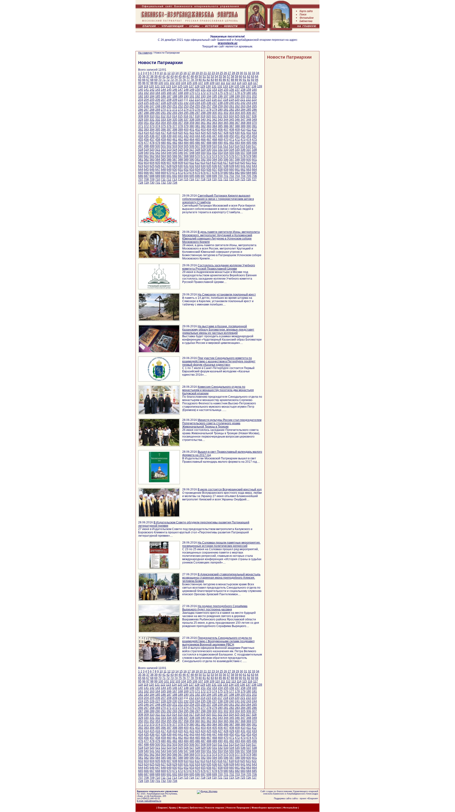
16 (185, 73)
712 (168, 179)
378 (180, 126)
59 (236, 76)
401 (191, 129)
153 (214, 89)
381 (197, 126)
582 (146, 159)
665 (140, 172)
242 (243, 103)
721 (220, 179)
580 (254, 156)
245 (140, 106)
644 (140, 169)
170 (191, 93)
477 (146, 142)
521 (157, 149)
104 (183, 83)
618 (231, 162)
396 (163, 129)
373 (152, 126)
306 (248, 113)
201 (248, 96)
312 (163, 116)
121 (157, 86)
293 (174, 113)
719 (208, 179)
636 (214, 166)
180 (248, 93)
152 (208, 89)
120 (151, 86)
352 (152, 123)
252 (180, 106)
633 (197, 166)
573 (214, 156)
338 (191, 119)
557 (243, 152)
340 (203, 119)
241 (237, 103)
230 (174, 103)
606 (163, 162)
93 (252, 79)
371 (140, 126)
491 (225, 142)
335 (174, 119)
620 (242, 162)
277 (203, 109)
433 (254, 132)
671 (174, 172)
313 (168, 116)
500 (157, 146)
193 (203, 96)
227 (157, 103)
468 (214, 139)
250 (169, 106)
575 (225, 156)
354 (163, 123)
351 (146, 123)
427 (220, 132)
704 (243, 176)
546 (180, 152)
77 (188, 79)
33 (253, 73)
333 (163, 119)
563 (157, 156)
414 (146, 132)
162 (146, 93)
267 (146, 109)
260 (225, 106)
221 (242, 99)
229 (169, 103)
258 (214, 106)
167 (174, 93)
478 (152, 142)
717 (197, 179)
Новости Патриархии (289, 57)
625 (152, 166)
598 (237, 159)
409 (237, 129)
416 (157, 132)
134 (231, 86)
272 (174, 109)
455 (140, 139)
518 (140, 149)
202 (254, 96)
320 (208, 116)
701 (225, 176)
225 (146, 103)
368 (243, 123)
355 (169, 123)
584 (157, 159)
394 (152, 129)
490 (220, 142)
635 (208, 166)
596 (225, 159)
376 (169, 126)
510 (214, 146)
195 (214, 96)
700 (220, 176)
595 (220, 159)
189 (180, 96)
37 (148, 76)
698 (208, 176)
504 (180, 146)
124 (174, 86)
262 (237, 106)
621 (248, 162)
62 (248, 76)
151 (203, 89)
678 (214, 172)
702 (231, 176)
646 (152, 169)
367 (237, 123)
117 (255, 83)
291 (163, 113)
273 (180, 109)
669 (163, 172)
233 (191, 103)
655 (203, 169)
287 (140, 113)
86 (224, 79)
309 (146, 116)
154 (220, 89)
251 (174, 106)
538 (254, 149)
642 (248, 166)
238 (220, 103)
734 (174, 182)
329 (140, 119)
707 (140, 179)
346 (237, 119)
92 (248, 79)
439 (169, 136)
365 (225, 123)
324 (231, 116)
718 (202, 179)
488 (208, 142)
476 (140, 142)
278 (208, 109)
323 (225, 116)
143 (157, 89)
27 (229, 73)
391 (254, 126)
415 (152, 132)
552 (214, 152)
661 (237, 169)
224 (140, 103)
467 (208, 139)
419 (174, 132)
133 (225, 86)
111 (223, 83)
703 (237, 176)
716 (191, 179)
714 (180, 179)
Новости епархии (214, 808)
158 (243, 89)
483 (180, 142)
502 (169, 146)
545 (174, 152)
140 (140, 89)
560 (140, 156)
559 (254, 152)
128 (197, 86)
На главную (145, 52)
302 (225, 113)
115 (244, 83)
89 (236, 79)
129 (202, 86)
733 (169, 182)
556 (237, 152)
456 (146, 139)
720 (214, 179)
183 (146, 96)
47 (188, 76)
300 (214, 113)
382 (203, 126)
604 (152, 162)
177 (231, 93)
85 (220, 79)
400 (186, 129)
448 (220, 136)
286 (254, 109)
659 (225, 169)
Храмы (173, 808)
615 (214, 162)
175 (220, 93)
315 (180, 116)
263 (243, 106)
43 (172, 76)
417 (163, 132)
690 (163, 176)
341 (208, 119)
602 (140, 162)
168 (180, 93)
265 (254, 106)
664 (254, 169)
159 (248, 89)
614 (208, 162)
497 (140, 146)
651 (180, 169)
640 (237, 166)
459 (163, 139)
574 (220, 156)
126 (185, 86)
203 (140, 99)
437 (157, 136)
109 (211, 83)
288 (146, 113)
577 (237, 156)
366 (231, 123)
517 (254, 146)
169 (186, 93)
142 (152, 89)
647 (157, 169)
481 (169, 142)
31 (245, 73)
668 (157, 172)
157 (237, 89)
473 (243, 139)
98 (152, 83)
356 (174, 123)
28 (233, 73)
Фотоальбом (290, 808)
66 (144, 79)
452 (243, 136)
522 (163, 149)
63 (252, 76)
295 (186, 113)
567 (180, 156)
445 (203, 136)
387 (231, 126)
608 (174, 162)
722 (225, 179)
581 (140, 159)
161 (140, 93)
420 (180, 132)
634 (203, 166)
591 (197, 159)
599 (243, 159)
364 (220, 123)
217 (220, 99)
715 (185, 179)
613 (202, 162)
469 (220, 139)
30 (241, 73)
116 (250, 83)
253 (186, 106)
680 (225, 172)
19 (197, 73)
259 (220, 106)
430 (237, 132)
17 (189, 73)
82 (208, 79)
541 (152, 152)
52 (208, 76)
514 (237, 146)
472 (237, 139)
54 (216, 76)
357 (180, 123)
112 (228, 83)
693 (180, 176)
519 (146, 149)
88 (232, 79)
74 (176, 79)
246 (146, 106)
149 (191, 89)
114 (239, 83)
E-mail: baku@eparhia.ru (149, 801)
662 (243, 169)
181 (254, 93)
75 (180, 79)
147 (180, 89)
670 (169, 172)
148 (186, 89)
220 (237, 99)
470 (225, 139)
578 (243, 156)
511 (220, 146)
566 (174, 156)
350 (140, 123)
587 (174, 159)
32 (249, 73)
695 (191, 176)
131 (214, 86)
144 (163, 89)
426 (214, 132)
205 (152, 99)
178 (237, 93)
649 (169, 169)
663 (248, 169)
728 (140, 182)
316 (185, 116)
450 (231, 136)
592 (203, 159)
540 (146, 152)
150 (197, 89)
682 (237, 172)
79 (196, 79)
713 (174, 179)
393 (146, 129)
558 (248, 152)
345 (231, 119)
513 (231, 146)
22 (209, 73)
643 (254, 166)
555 (231, 152)
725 (242, 179)
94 (256, 79)
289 (152, 113)
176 (225, 93)
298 (203, 113)
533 (225, 149)
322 (220, 116)
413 (140, 132)
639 (231, 166)
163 (152, 93)
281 (225, 109)
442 (186, 136)
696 (197, 176)
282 (231, 109)
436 (152, 136)
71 (164, 79)
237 (214, 103)
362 (208, 123)
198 (231, 96)
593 (208, 159)
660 (231, 169)
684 (248, 172)
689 (157, 176)
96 (144, 83)
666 (146, 172)
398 (174, 129)
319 (202, 116)
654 (197, 169)
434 (140, 136)
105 (189, 83)
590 (191, 159)
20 (201, 73)
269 (157, 109)
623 (140, 166)
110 (217, 83)
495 (248, 142)
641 (243, 166)
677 (208, 172)
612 (197, 162)
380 (191, 126)
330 (146, 119)
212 (191, 99)
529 (203, 149)
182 (140, 96)
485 (191, 142)
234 (197, 103)
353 (157, 123)
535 (237, 149)
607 (169, 162)
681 (231, 172)
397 (169, 129)
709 (152, 179)
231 (180, 103)
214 (202, 99)
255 (197, 106)
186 (163, 96)
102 (172, 83)
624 (146, 166)
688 (152, 176)
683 (243, 172)
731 (157, 182)
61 (244, 76)
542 (157, 152)
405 (214, 129)
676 (203, 172)
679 (220, 172)
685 (254, 172)
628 (169, 166)
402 (197, 129)
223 (254, 99)
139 (259, 86)
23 (213, 73)
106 (194, 83)
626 (157, 166)
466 (203, 139)
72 (168, 79)
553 (220, 152)
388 (237, 126)
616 (220, 162)
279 (214, 109)
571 (203, 156)
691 (169, 176)
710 (157, 179)
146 (174, 89)
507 (197, 146)
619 (237, 162)
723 (231, 179)
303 (231, 113)
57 (228, 76)
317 (191, 116)
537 (248, 149)
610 (186, 162)
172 (203, 93)
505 (186, 146)
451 (237, 136)
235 (203, 103)
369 (248, 123)
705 (248, 176)
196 (220, 96)
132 (219, 86)
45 (180, 76)
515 (242, 146)
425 (208, 132)
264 (248, 106)
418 (169, 132)
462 (180, 139)
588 (180, 159)
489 (214, 142)
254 (191, 106)
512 (225, 146)
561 (146, 156)
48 (192, 76)
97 (148, 83)
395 (157, 129)
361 (203, 123)
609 (180, 162)
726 (248, 179)
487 (203, 142)
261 (231, 106)
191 (191, 96)
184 (152, 96)
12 (169, 73)
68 (152, 79)
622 (254, 162)
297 (197, 113)
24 (217, 73)
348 (248, 119)
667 (152, 172)
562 (152, 156)
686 (140, 176)
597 (231, 159)
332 (157, 119)
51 (204, 76)
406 (220, 129)
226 (152, 103)
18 (193, 73)
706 (254, 176)
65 (139, 79)
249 (163, 106)
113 (233, 83)
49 (196, 76)
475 (254, 139)
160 (254, 89)
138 (253, 86)
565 (169, 156)
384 (214, 126)
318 (197, 116)
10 (161, 73)
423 (197, 132)
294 (180, 113)
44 (176, 76)
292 (169, 113)
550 (203, 152)
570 (197, 156)
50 (200, 76)
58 (232, 76)
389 (243, 126)
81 (204, 79)
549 (197, 152)
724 (237, 179)
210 (180, 99)
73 (172, 79)
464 (191, 139)
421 (186, 132)
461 (174, 139)
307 (254, 113)
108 (206, 83)
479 (157, 142)
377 (174, 126)
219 (231, 99)
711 (163, 179)
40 (160, 76)
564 (163, 156)
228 (163, 103)
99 (156, 83)
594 (214, 159)
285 (248, 109)
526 (186, 149)
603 (146, 162)
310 (152, 116)
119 (146, 86)
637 (220, 166)
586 (169, 159)
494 (243, 142)
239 (225, 103)
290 (157, 113)
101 (166, 83)
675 (197, 172)
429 (231, 132)
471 (231, 139)
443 (191, 136)
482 (174, 142)
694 (186, 176)
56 (224, 76)
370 (254, 123)
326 (242, 116)
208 (169, 99)
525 (180, 149)
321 (214, 116)
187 (169, 96)
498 (146, 146)
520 (152, 149)
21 (205, 73)
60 (240, 76)
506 (191, 146)
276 (197, 109)
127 (191, 86)
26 (225, 73)
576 (231, 156)
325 (237, 116)
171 (197, 93)
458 (157, 139)
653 (191, 169)
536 (243, 149)
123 (168, 86)
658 (220, 169)
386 (225, 126)
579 (248, 156)
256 (203, 106)
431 (243, 132)
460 (169, 139)
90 (240, 79)
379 (186, 126)
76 (184, 79)
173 (208, 93)
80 (200, 79)
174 (214, 93)
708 (146, 179)
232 (186, 103)
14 (177, 73)
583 (152, 159)
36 (144, 76)
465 (197, 139)
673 (186, 172)
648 (163, 169)
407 (225, 129)
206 (157, 99)
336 (180, 119)
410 (243, 129)
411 (248, 129)
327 (248, 116)
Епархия (312, 798)
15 (181, 73)
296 (191, 113)
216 (214, 99)
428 (225, 132)
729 (146, 182)
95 (139, 83)
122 (162, 86)
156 (231, 89)
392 (140, 129)
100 (160, 83)
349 (254, 119)
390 (248, 126)
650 (174, 169)
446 (208, 136)
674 (191, 172)
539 (140, 152)
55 (220, 76)
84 (216, 79)
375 (163, 126)
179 (243, 93)
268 (152, 109)
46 (184, 76)
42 (168, 76)
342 (214, 119)
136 (242, 86)
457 (152, 139)
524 (174, 149)
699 (214, 176)
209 (174, 99)
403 (203, 129)
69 (156, 79)
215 (208, 99)
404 (208, 129)
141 (146, 89)
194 (208, 96)
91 (244, 79)
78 (192, 79)
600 (248, 159)
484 (186, 142)
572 (208, 156)
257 (208, 106)
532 (220, 149)
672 (180, 172)
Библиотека (197, 808)
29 (237, 73)
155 (225, 89)
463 (186, 139)
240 (231, 103)
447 (214, 136)
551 (208, 152)
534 (231, 149)
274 (186, 109)
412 (254, 129)
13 (173, 73)
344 (225, 119)
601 (254, 159)
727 (254, 179)
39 (156, 76)
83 (212, 79)
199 (237, 96)
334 (169, 119)
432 (248, 132)
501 (163, 146)
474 (248, 139)
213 (197, 99)
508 (203, 146)
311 (157, 116)
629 (174, 166)
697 (203, 176)
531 (214, 149)
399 (180, 129)
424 (203, 132)
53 (212, 76)
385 (220, 126)
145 (169, 89)
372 (146, 126)
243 (248, 103)
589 (186, 159)
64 (256, 76)
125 (179, 86)
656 (208, 169)
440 (174, 136)
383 (208, 126)
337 (186, 119)
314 (174, 116)
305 (243, 113)
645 (146, 169)
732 (163, 182)
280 (220, 109)
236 (208, 103)
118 (140, 86)
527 (191, 149)
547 (186, 152)
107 (200, 83)
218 (225, 99)
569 (191, 156)
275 (191, 109)
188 (174, 96)
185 (157, 96)
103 (177, 83)
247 (152, 106)
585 (163, 159)
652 (186, 169)
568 (186, 156)
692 (174, 176)
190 (186, 96)
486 (197, 142)
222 (248, 99)
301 (220, 113)
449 (225, 136)
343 (220, 119)
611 (191, 162)
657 (214, 169)
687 (146, 176)
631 (186, 166)
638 (225, 166)
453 (248, 136)
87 (228, 79)
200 (243, 96)
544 (169, 152)
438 (163, 136)
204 (146, 99)
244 (254, 103)
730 (152, 182)
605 (157, 162)
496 (254, 142)
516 (248, 146)
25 (221, 73)
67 (148, 79)
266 (140, 109)
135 (236, 86)
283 (237, 109)
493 (237, 142)
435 (146, 136)
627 (163, 166)
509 (208, 146)
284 (243, 109)
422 (191, 132)
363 (214, 123)
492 (231, 142)
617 (225, 162)
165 (163, 93)
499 (152, 146)
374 (157, 126)
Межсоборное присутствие (266, 808)
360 (197, 123)
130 (208, 86)
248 (157, 106)
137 (248, 86)
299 (208, 113)
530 (208, 149)
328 (254, 116)
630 (180, 166)
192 (197, 96)
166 (169, 93)
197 (225, 96)
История (183, 808)
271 (169, 109)
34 (257, 73)
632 (191, 166)
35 (139, 76)
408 (231, 129)
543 (163, 152)
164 (157, 93)
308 (140, 116)
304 (237, 113)
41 (164, 76)
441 (180, 136)
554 (225, 152)
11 (165, 73)
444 (197, 136)
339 (197, 119)
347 (243, 119)
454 (254, 136)
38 (152, 76)
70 (160, 79)
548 (191, 152)
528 (197, 149)
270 (163, 109)
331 (152, 119)
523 (169, 149)
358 (186, 123)
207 (163, 99)
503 (174, 146)
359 (191, 123)
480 (163, 142)
